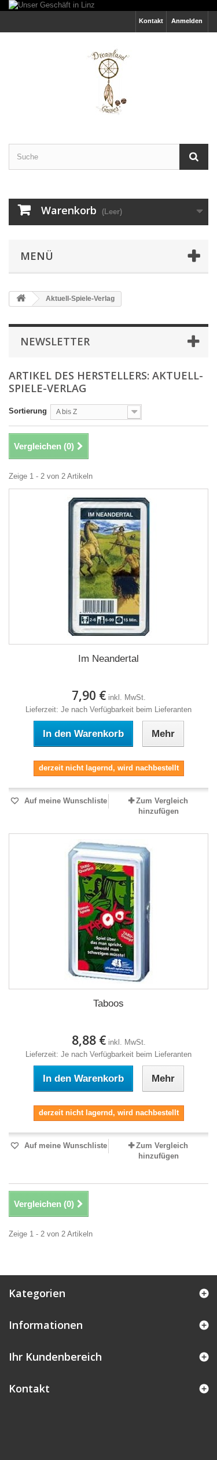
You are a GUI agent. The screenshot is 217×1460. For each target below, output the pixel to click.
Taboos (108, 1003)
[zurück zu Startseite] (21, 299)
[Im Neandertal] (108, 566)
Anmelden (187, 20)
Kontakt (151, 20)
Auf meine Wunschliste (64, 800)
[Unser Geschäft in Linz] (108, 5)
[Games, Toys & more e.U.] (108, 78)
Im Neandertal (108, 658)
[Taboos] (108, 911)
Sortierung (28, 411)
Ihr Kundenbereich (55, 1357)
